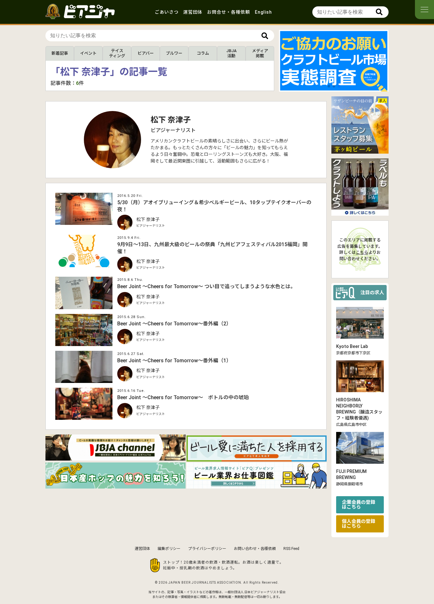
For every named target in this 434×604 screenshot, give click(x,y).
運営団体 (192, 12)
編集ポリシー (169, 549)
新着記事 (59, 53)
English (263, 12)
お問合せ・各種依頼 (228, 12)
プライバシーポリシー (207, 549)
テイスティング (117, 53)
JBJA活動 (231, 53)
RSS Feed (291, 549)
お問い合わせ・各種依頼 (255, 549)
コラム (203, 53)
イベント (88, 53)
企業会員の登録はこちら (358, 504)
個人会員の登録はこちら (358, 523)
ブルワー (174, 53)
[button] (329, 86)
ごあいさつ (167, 12)
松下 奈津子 (171, 119)
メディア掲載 (260, 53)
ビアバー (146, 53)
